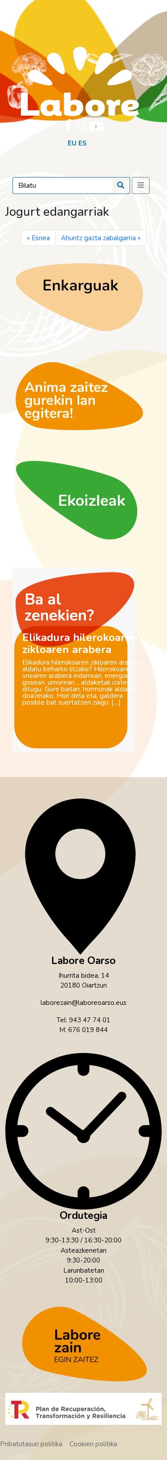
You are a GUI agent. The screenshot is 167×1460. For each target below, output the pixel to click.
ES (82, 143)
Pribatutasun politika (31, 1444)
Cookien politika (93, 1444)
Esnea (41, 238)
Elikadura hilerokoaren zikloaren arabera (80, 643)
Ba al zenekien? (59, 607)
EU (72, 143)
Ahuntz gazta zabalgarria (98, 238)
